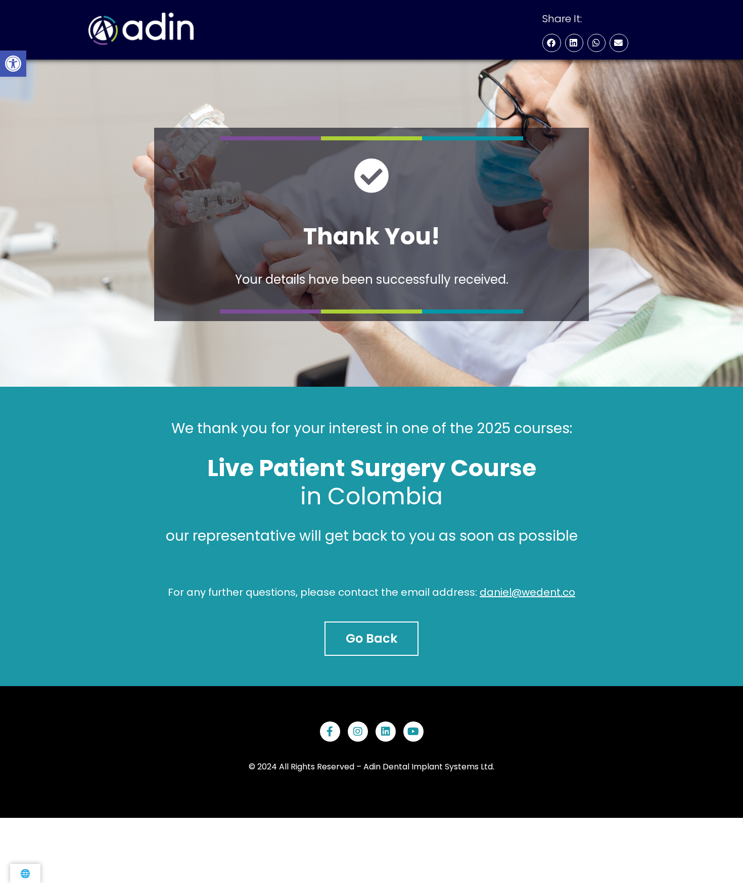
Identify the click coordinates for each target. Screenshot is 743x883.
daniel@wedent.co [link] (527, 592)
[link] (13, 63)
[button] (551, 43)
